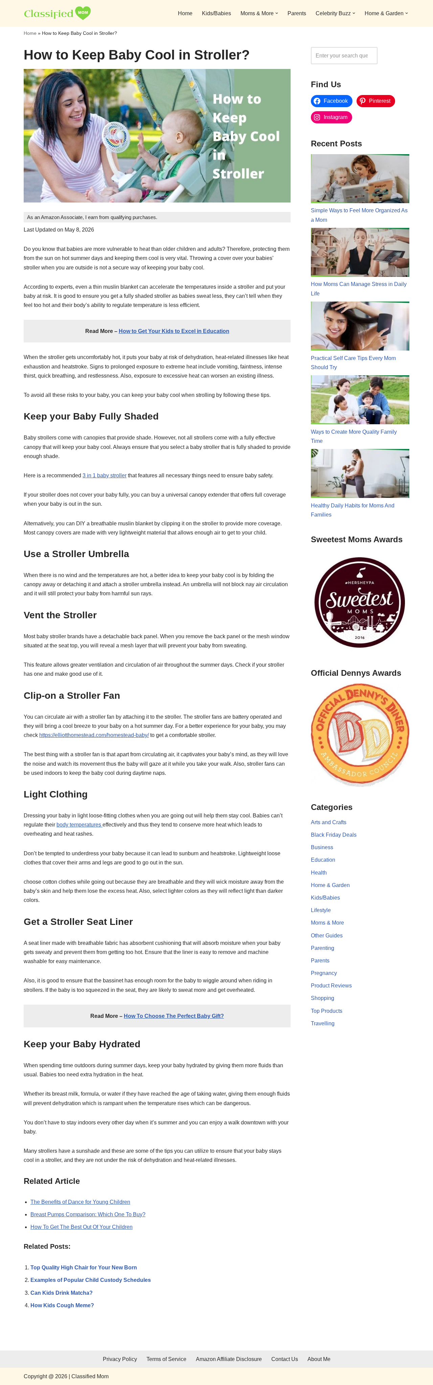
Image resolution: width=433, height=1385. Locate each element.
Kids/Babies (216, 13)
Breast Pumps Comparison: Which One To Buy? (87, 1214)
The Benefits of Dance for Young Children (80, 1202)
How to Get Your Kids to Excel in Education (174, 331)
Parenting (322, 948)
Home (185, 13)
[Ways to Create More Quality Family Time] (360, 401)
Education (323, 860)
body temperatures (79, 825)
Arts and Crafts (328, 822)
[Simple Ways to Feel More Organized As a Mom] (360, 180)
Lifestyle (321, 910)
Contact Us (284, 1359)
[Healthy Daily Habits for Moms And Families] (360, 475)
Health (319, 873)
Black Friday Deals (334, 835)
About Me (319, 1359)
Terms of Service (166, 1359)
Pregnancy (324, 973)
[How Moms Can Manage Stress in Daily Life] (360, 254)
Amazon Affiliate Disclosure (229, 1359)
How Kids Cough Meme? (62, 1305)
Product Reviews (331, 985)
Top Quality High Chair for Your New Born (83, 1267)
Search (395, 55)
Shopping (322, 998)
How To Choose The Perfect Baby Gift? (174, 1016)
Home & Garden (330, 885)
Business (322, 847)
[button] (276, 13)
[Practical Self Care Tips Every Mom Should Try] (360, 328)
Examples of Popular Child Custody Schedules (90, 1280)
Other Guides (327, 935)
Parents (297, 13)
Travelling (323, 1023)
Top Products (326, 1011)
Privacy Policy (120, 1359)
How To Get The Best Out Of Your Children (81, 1227)
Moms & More (327, 923)
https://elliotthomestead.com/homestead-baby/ (94, 735)
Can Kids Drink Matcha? (61, 1293)
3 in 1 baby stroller (105, 475)
